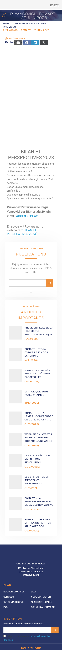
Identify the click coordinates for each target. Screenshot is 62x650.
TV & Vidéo (9, 27)
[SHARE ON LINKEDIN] (35, 42)
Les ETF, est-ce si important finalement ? (36, 480)
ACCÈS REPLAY (27, 216)
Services (8, 597)
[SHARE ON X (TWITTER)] (44, 42)
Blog (34, 592)
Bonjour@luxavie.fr (43, 607)
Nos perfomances (13, 592)
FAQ (5, 607)
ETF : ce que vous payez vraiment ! (36, 393)
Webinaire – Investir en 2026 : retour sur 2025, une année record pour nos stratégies (38, 437)
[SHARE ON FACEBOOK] (26, 42)
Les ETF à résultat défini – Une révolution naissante (37, 459)
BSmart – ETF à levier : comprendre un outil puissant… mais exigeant (38, 416)
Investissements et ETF (30, 24)
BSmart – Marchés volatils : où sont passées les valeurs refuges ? (37, 374)
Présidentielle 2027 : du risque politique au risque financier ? (38, 331)
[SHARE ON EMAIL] (18, 42)
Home (6, 24)
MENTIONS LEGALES (41, 602)
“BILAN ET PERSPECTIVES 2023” (22, 232)
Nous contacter (41, 597)
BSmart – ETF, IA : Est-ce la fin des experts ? (36, 352)
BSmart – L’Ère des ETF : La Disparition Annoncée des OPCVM (37, 523)
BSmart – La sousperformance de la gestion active (38, 501)
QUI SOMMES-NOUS (13, 602)
